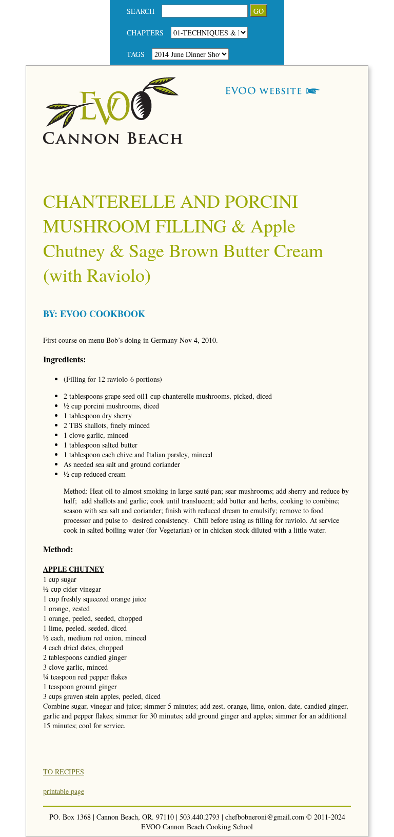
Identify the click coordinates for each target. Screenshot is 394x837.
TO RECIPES (63, 771)
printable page (63, 791)
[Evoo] (113, 141)
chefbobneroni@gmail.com (264, 817)
